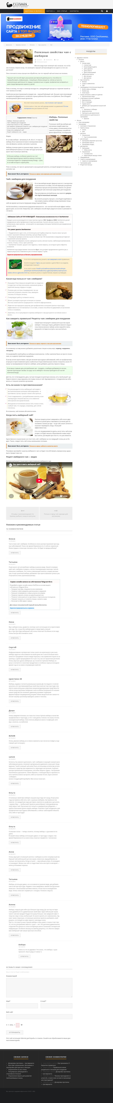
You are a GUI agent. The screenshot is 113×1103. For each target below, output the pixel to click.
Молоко (84, 82)
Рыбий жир (85, 91)
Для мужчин (87, 78)
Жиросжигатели (87, 111)
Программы (85, 148)
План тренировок (84, 122)
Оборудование (84, 157)
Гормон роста (86, 104)
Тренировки (82, 124)
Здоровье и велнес (33, 11)
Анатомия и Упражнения (88, 126)
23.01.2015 (12, 624)
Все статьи (62, 11)
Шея (83, 131)
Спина (84, 129)
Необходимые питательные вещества (91, 87)
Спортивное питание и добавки (90, 98)
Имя (8, 1001)
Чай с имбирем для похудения (16, 123)
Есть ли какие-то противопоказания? (18, 128)
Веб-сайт (9, 1012)
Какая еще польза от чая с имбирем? (18, 124)
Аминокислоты (86, 100)
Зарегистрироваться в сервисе (22, 608)
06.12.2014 (12, 681)
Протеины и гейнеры (90, 109)
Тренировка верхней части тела (92, 141)
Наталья (39, 60)
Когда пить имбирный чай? (15, 130)
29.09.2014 (12, 795)
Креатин (86, 118)
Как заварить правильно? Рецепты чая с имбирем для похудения (27, 126)
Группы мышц (84, 128)
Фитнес (49, 11)
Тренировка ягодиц (88, 144)
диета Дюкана (88, 69)
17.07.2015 (12, 541)
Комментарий (11, 976)
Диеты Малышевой (90, 72)
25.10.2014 (12, 759)
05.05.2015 (12, 564)
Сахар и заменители (88, 83)
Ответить (15, 553)
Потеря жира (86, 63)
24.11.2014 (12, 713)
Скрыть (34, 118)
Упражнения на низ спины (17, 1069)
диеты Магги (88, 70)
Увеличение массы (88, 74)
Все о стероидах (87, 102)
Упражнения (86, 135)
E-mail (43, 1001)
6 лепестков (87, 65)
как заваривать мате (54, 259)
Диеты (82, 61)
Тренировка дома (85, 163)
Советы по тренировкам (89, 161)
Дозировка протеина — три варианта (21, 1063)
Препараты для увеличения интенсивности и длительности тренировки (90, 115)
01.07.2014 (12, 907)
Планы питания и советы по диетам (91, 94)
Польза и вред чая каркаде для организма (56, 515)
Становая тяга (88, 153)
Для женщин (88, 76)
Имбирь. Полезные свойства (16, 121)
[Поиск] (102, 11)
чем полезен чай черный (53, 103)
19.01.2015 (12, 649)
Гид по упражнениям (90, 137)
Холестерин (85, 93)
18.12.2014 (22, 947)
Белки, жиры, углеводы (89, 89)
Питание (81, 59)
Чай (57, 60)
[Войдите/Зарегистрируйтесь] (107, 11)
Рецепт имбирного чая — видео (17, 132)
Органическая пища (88, 96)
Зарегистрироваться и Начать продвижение (24, 254)
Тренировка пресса (88, 142)
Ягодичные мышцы (86, 165)
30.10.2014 (12, 738)
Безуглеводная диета (90, 67)
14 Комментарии (42, 62)
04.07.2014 (12, 881)
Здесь (38, 263)
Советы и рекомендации (87, 159)
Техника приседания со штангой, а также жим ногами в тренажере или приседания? (56, 1078)
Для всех (83, 133)
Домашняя (9, 45)
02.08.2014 (12, 829)
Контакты (74, 11)
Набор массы (88, 150)
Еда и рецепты (84, 80)
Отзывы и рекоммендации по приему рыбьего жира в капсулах (22, 515)
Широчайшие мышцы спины (93, 155)
